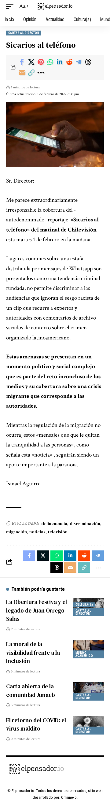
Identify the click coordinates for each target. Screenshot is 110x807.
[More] (40, 73)
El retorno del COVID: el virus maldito (36, 724)
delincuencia (54, 523)
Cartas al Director (23, 33)
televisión (58, 532)
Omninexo (69, 797)
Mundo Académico (84, 654)
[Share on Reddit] (69, 62)
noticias (37, 532)
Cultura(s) (84, 604)
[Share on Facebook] (21, 62)
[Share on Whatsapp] (50, 62)
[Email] (21, 73)
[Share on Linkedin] (59, 62)
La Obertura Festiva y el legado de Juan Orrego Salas (36, 610)
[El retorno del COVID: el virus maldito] (88, 725)
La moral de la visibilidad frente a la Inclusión (33, 652)
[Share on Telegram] (78, 62)
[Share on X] (31, 62)
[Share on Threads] (88, 62)
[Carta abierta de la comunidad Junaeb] (88, 691)
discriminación (85, 523)
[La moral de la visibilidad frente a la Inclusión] (88, 649)
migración (16, 532)
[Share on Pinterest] (40, 62)
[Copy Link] (31, 73)
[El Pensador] (55, 6)
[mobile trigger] (11, 6)
